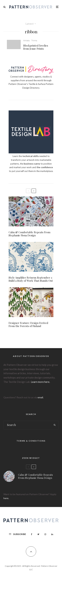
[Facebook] (31, 534)
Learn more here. (40, 381)
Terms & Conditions (31, 440)
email (40, 397)
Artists (26, 40)
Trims (34, 40)
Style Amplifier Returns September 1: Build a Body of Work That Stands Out (31, 279)
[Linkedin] (52, 534)
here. (6, 498)
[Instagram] (45, 534)
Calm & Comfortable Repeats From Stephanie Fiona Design (29, 234)
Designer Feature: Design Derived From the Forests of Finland (28, 324)
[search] (55, 425)
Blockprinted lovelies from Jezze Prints (35, 47)
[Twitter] (38, 534)
